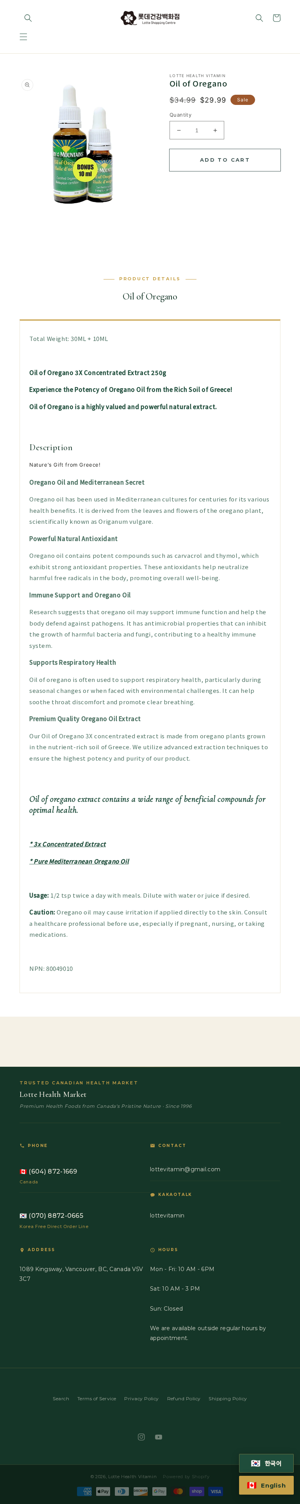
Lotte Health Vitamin (132, 1476)
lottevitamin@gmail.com (185, 1169)
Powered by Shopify (186, 1476)
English (266, 1485)
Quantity (180, 115)
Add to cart (225, 160)
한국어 (266, 1463)
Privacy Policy (141, 1398)
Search (61, 1398)
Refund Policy (184, 1398)
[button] (23, 36)
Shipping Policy (228, 1398)
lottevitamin (167, 1215)
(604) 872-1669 (48, 1171)
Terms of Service (96, 1398)
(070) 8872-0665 (51, 1215)
